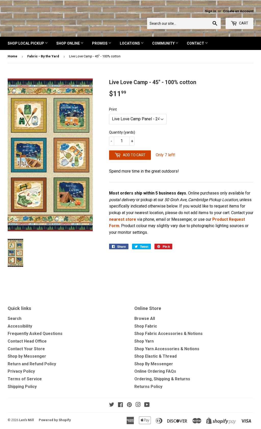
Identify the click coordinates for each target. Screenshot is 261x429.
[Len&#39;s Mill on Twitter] (111, 405)
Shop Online (68, 43)
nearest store (122, 219)
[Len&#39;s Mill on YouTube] (147, 405)
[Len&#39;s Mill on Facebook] (120, 405)
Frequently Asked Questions (35, 333)
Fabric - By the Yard (43, 56)
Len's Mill (26, 420)
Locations (130, 43)
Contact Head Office (27, 341)
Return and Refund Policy (32, 363)
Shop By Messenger (153, 363)
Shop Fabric (145, 326)
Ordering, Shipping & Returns (162, 378)
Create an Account (238, 11)
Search (14, 318)
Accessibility (20, 326)
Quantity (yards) (122, 132)
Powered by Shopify (55, 420)
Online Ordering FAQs (155, 371)
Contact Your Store (26, 348)
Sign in (210, 11)
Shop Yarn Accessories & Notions (166, 348)
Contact (196, 43)
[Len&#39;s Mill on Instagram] (138, 405)
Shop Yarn (144, 341)
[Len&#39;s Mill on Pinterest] (129, 405)
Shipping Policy (22, 386)
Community (163, 43)
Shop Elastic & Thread (155, 356)
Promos (100, 43)
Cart (243, 23)
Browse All (144, 318)
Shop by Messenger (27, 356)
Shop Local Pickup (26, 43)
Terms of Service (25, 378)
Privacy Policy (21, 371)
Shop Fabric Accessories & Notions (168, 333)
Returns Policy (148, 386)
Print (113, 109)
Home (12, 56)
